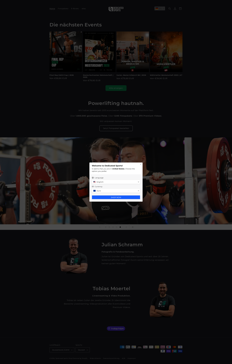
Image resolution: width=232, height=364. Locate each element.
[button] (116, 182)
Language (99, 178)
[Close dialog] (140, 164)
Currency (98, 186)
